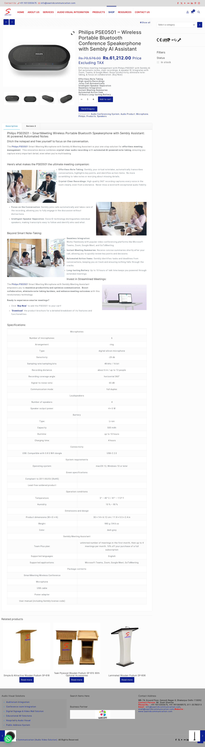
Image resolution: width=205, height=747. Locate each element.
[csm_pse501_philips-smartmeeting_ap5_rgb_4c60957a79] (30, 99)
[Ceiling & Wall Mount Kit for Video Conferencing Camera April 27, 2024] (197, 735)
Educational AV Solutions (19, 716)
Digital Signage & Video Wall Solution (25, 711)
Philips (82, 116)
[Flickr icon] (188, 3)
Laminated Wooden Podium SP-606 (127, 675)
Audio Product (128, 114)
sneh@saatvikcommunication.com (156, 709)
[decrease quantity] (81, 99)
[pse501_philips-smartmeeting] (66, 98)
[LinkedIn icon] (192, 3)
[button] (8, 739)
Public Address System (18, 725)
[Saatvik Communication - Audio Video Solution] (7, 12)
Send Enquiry (88, 109)
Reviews (31, 126)
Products (91, 116)
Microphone (142, 114)
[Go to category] (199, 25)
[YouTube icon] (185, 3)
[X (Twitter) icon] (181, 3)
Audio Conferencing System (105, 114)
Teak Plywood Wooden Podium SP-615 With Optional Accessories (77, 674)
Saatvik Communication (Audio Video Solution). (34, 740)
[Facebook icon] (178, 3)
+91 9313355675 (28, 3)
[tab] (12, 126)
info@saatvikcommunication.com (57, 3)
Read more (26, 680)
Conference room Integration (21, 707)
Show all (146, 22)
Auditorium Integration (18, 702)
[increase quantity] (93, 99)
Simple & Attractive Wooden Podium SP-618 (27, 675)
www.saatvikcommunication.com (155, 711)
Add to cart (105, 99)
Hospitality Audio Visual (18, 720)
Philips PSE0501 (18, 133)
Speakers (102, 116)
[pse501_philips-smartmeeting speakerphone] (48, 98)
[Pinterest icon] (195, 3)
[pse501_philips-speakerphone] (12, 98)
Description (12, 126)
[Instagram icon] (199, 3)
